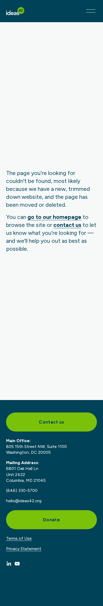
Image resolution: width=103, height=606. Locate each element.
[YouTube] (17, 563)
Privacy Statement (23, 548)
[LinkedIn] (8, 563)
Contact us (51, 422)
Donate (51, 519)
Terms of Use (19, 538)
